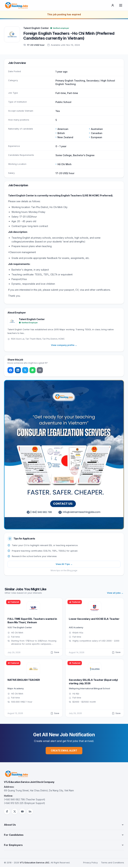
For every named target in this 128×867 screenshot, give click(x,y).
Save (56, 652)
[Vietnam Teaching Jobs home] (17, 5)
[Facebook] (11, 370)
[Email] (40, 370)
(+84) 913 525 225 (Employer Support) (24, 803)
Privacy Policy (90, 862)
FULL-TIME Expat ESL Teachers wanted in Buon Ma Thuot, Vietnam (32, 620)
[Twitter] (25, 370)
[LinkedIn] (18, 370)
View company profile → (64, 345)
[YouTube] (22, 811)
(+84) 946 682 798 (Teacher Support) (24, 799)
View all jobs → (115, 592)
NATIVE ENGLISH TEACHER (24, 679)
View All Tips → (64, 564)
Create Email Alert (64, 750)
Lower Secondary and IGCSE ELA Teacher (94, 618)
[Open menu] (120, 5)
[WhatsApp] (33, 370)
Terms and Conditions (112, 862)
